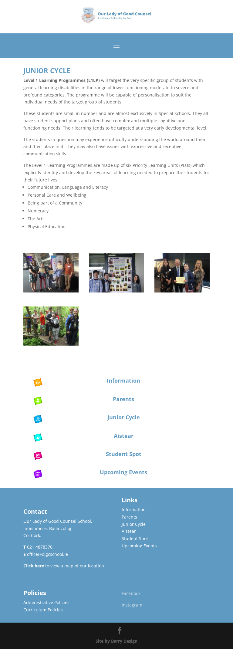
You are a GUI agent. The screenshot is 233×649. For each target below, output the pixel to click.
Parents (123, 399)
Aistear (123, 435)
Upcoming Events (123, 472)
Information (123, 380)
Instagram (132, 605)
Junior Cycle (123, 417)
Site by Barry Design (116, 641)
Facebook (131, 593)
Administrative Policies (46, 602)
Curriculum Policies (43, 610)
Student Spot (123, 454)
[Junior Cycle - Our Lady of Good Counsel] (51, 291)
